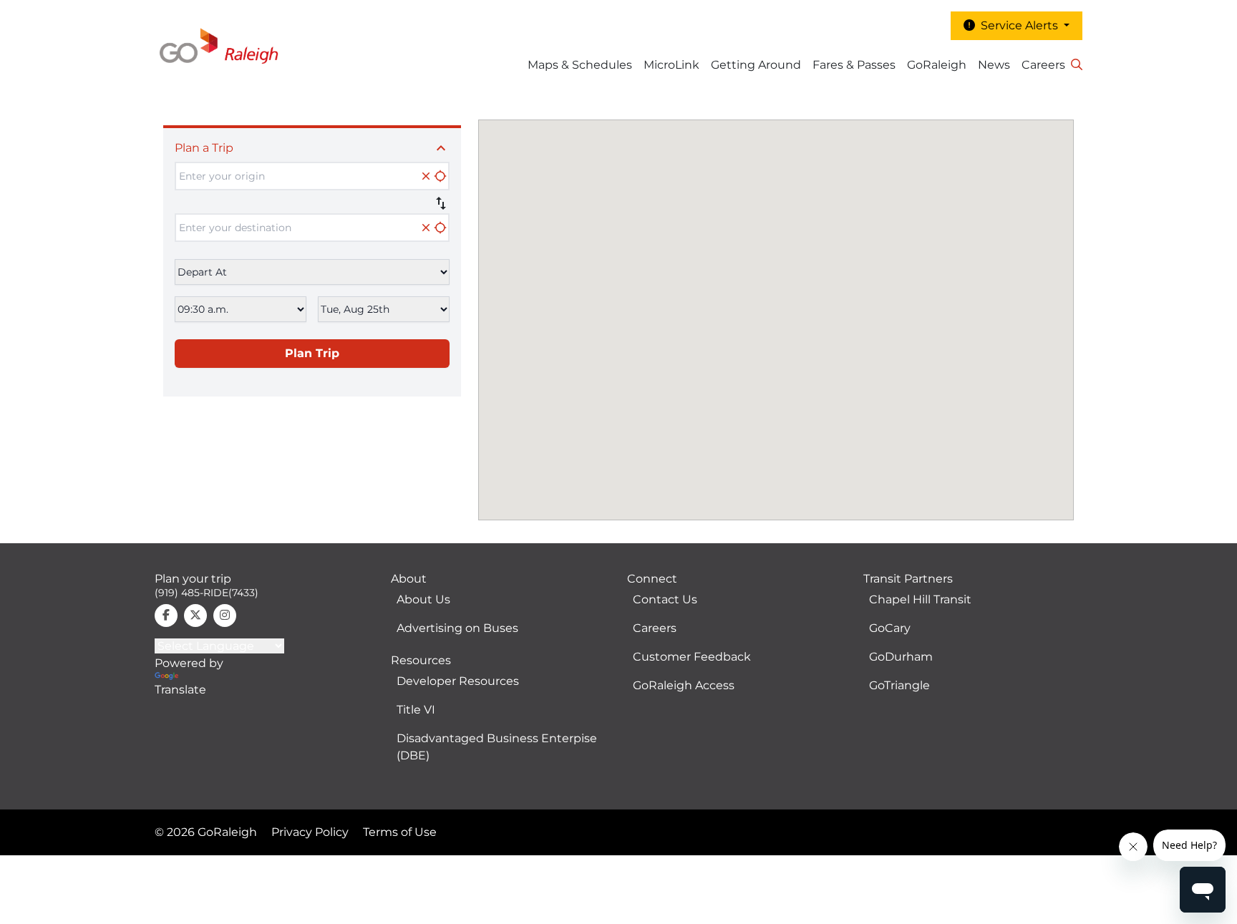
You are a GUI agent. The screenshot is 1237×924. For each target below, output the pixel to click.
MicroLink (671, 65)
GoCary (890, 628)
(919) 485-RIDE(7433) (206, 592)
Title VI (416, 709)
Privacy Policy (310, 832)
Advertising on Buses (457, 628)
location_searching (440, 176)
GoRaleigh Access (683, 685)
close (425, 176)
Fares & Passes (854, 65)
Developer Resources (458, 681)
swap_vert (441, 203)
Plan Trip (312, 353)
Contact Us (665, 599)
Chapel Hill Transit (920, 599)
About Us (423, 599)
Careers (1043, 65)
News (994, 65)
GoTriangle (899, 685)
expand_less (441, 148)
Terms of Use (400, 832)
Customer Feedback (692, 656)
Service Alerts (1018, 25)
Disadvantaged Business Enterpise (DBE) (497, 746)
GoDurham (901, 656)
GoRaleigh (936, 65)
